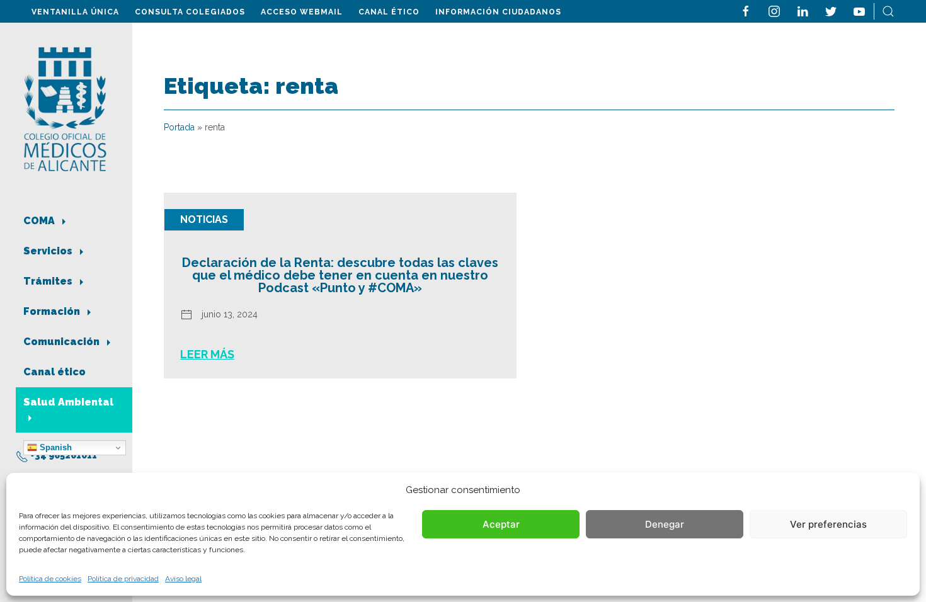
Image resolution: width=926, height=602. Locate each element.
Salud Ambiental (68, 402)
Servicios (49, 251)
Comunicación (62, 342)
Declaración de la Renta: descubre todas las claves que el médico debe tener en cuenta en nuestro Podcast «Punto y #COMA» (340, 275)
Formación (53, 311)
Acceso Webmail (302, 12)
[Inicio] (65, 108)
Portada (179, 127)
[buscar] (888, 10)
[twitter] (831, 10)
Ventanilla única (75, 12)
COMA (40, 221)
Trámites (49, 281)
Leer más (207, 354)
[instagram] (774, 10)
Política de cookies (50, 578)
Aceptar (501, 524)
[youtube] (859, 10)
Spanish (54, 447)
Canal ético (389, 12)
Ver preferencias (828, 524)
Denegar (664, 524)
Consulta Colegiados (190, 12)
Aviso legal (183, 578)
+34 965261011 (62, 455)
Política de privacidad (123, 578)
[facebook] (746, 10)
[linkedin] (802, 10)
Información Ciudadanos (498, 12)
